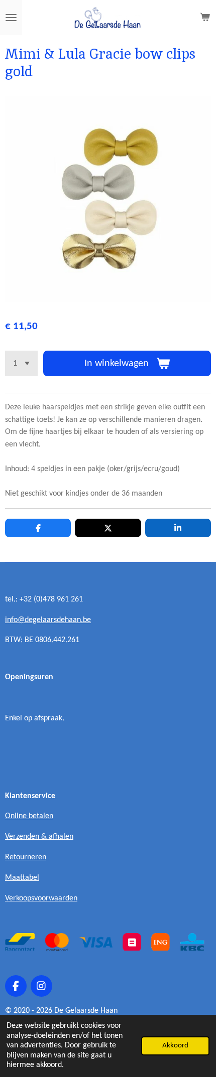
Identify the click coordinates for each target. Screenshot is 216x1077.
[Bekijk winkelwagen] (205, 17)
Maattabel (22, 878)
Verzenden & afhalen (39, 837)
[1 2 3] (21, 363)
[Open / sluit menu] (11, 17)
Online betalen (29, 816)
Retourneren (25, 857)
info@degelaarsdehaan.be (48, 620)
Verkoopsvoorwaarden (41, 898)
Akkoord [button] (175, 1045)
